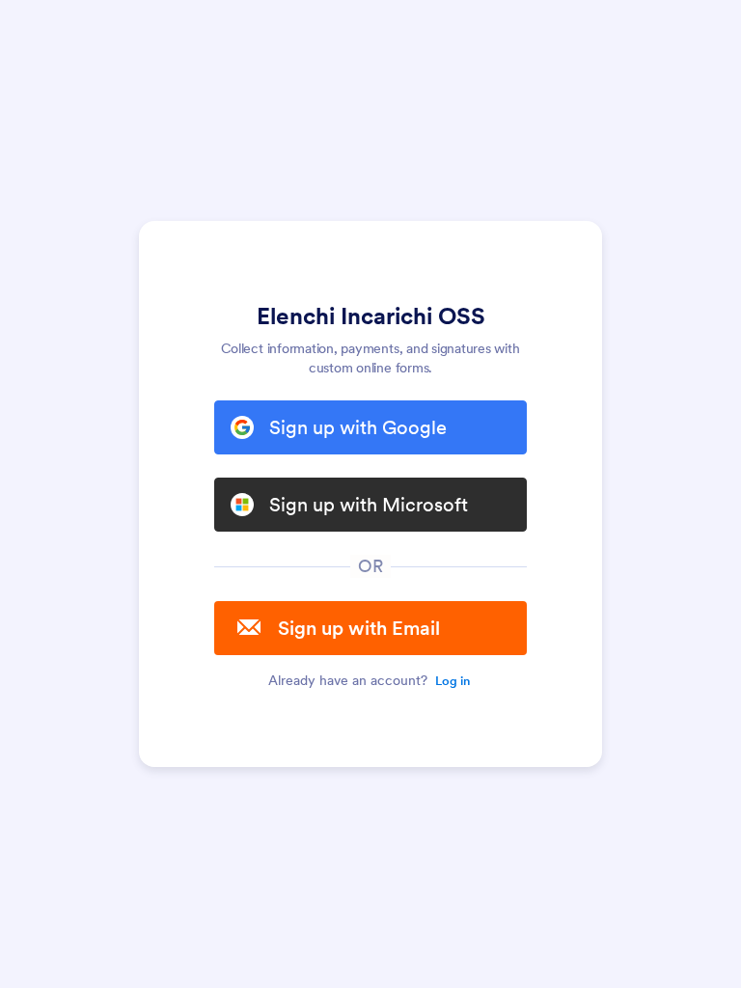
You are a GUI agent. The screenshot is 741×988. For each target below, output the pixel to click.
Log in (452, 680)
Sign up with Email (359, 628)
